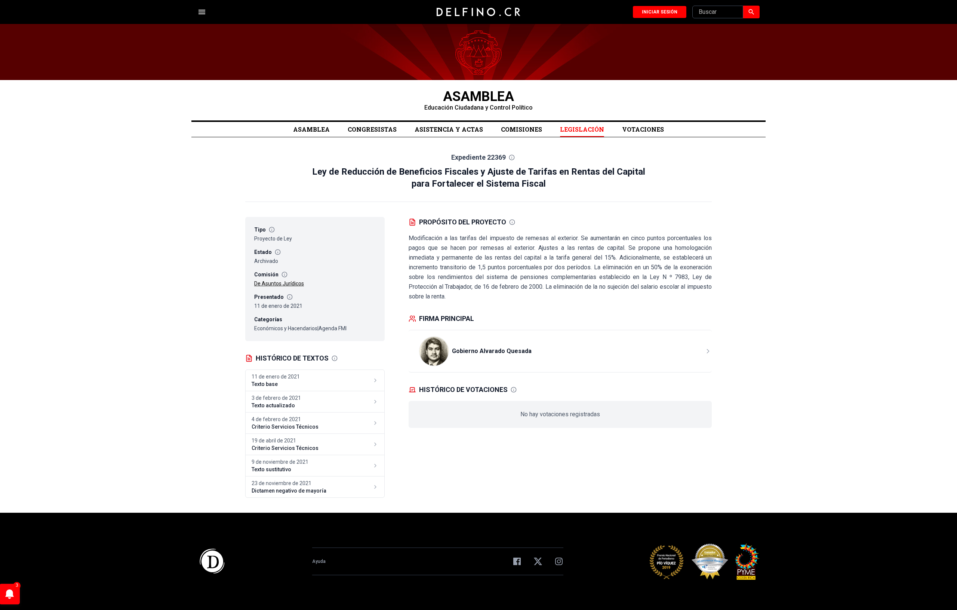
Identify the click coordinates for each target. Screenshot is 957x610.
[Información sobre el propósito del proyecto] (512, 222)
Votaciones (643, 129)
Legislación (582, 129)
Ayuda (319, 561)
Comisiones (521, 129)
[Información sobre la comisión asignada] (284, 274)
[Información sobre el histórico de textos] (334, 358)
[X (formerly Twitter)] (537, 561)
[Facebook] (517, 561)
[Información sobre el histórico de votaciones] (513, 389)
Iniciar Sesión (659, 12)
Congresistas (372, 129)
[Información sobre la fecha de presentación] (289, 296)
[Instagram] (558, 561)
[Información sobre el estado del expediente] (277, 252)
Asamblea (311, 129)
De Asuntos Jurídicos (279, 283)
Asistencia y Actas (449, 129)
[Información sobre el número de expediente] (511, 157)
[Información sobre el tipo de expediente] (271, 229)
